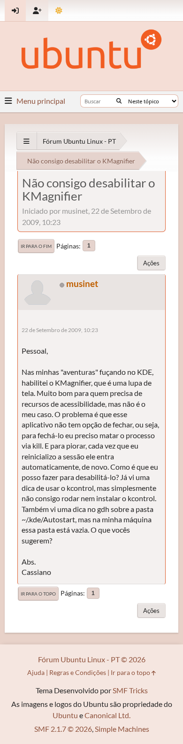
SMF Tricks (130, 690)
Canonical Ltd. (107, 715)
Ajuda (36, 672)
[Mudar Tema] (58, 10)
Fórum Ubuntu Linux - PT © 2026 (91, 659)
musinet (82, 283)
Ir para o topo (38, 594)
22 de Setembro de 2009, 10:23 (60, 330)
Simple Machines (122, 728)
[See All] (26, 141)
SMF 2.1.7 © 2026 (63, 728)
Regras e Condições (77, 672)
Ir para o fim (36, 246)
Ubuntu (65, 715)
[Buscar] (119, 101)
